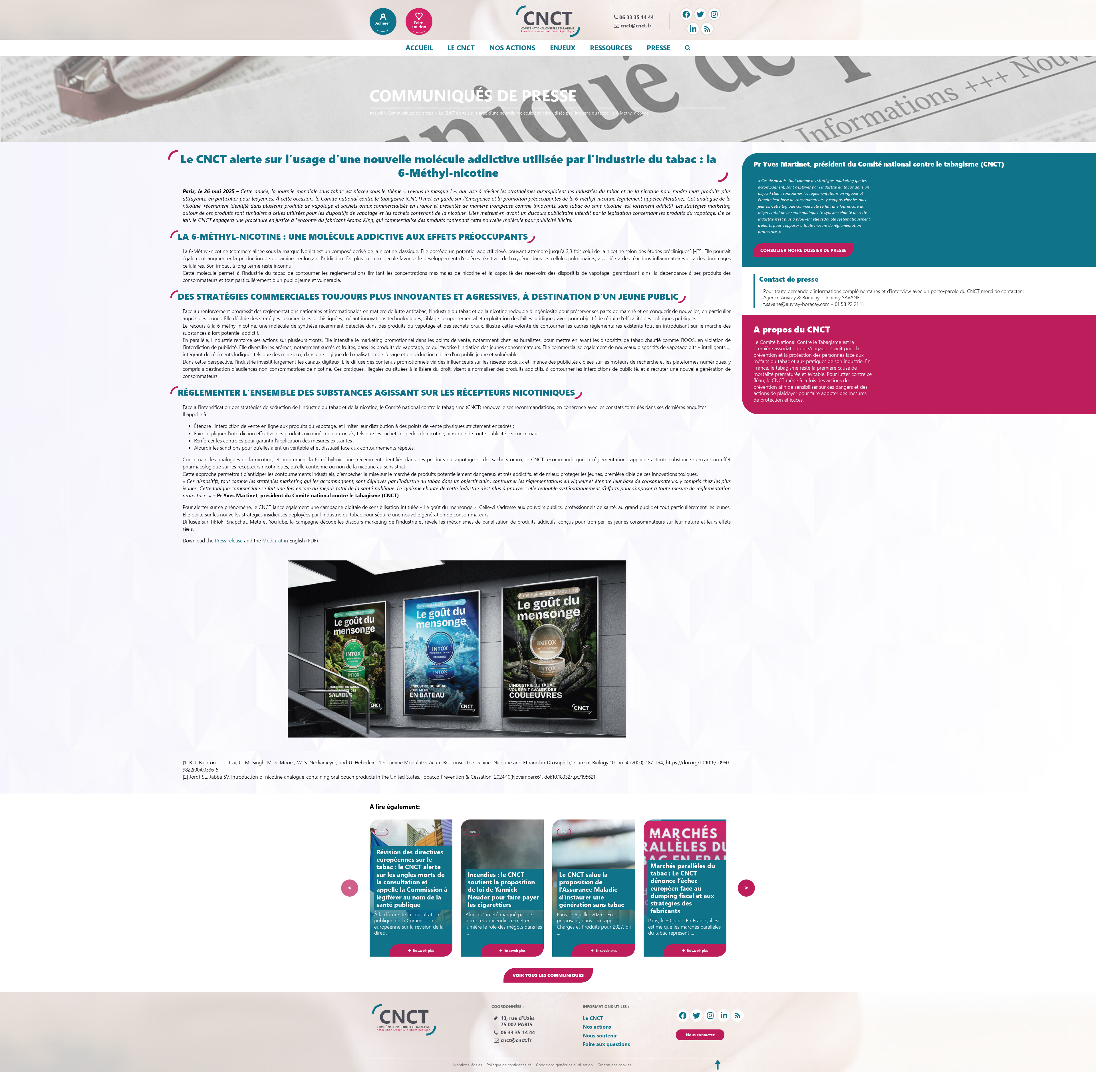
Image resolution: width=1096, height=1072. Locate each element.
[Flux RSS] (707, 29)
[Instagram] (714, 14)
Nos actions (512, 47)
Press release (229, 540)
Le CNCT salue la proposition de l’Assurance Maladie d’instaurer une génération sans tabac (591, 889)
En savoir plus (423, 950)
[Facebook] (686, 14)
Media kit (272, 540)
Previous (349, 888)
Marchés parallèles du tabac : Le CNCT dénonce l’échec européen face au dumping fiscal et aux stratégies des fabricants (682, 888)
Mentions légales (467, 1064)
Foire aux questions (606, 1044)
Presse (658, 47)
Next (746, 888)
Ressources (611, 47)
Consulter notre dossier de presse (803, 250)
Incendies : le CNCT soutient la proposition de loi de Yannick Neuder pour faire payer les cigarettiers (503, 889)
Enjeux (562, 47)
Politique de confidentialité (509, 1064)
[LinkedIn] (693, 29)
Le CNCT (461, 47)
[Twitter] (700, 14)
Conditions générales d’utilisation (564, 1064)
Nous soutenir (600, 1035)
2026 (381, 832)
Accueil (419, 47)
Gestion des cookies (614, 1064)
